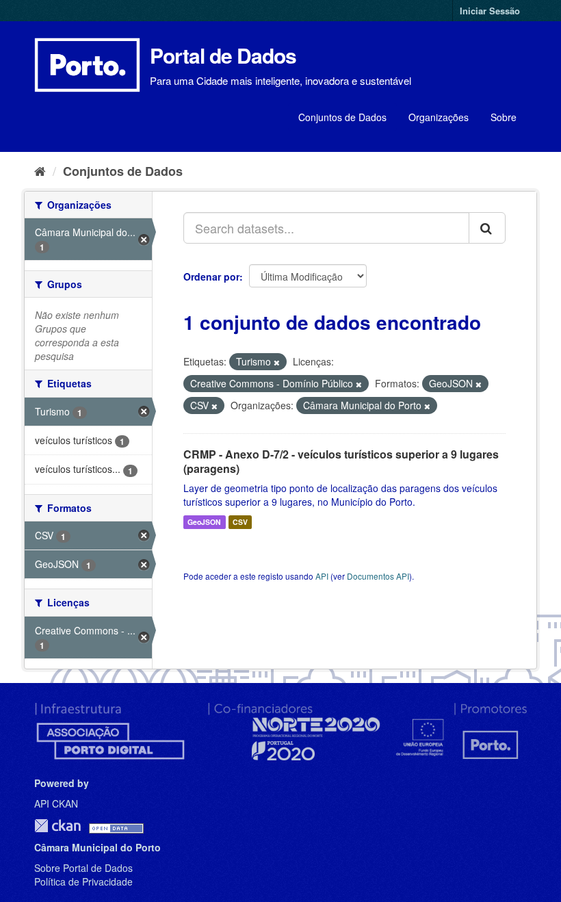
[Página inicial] (40, 170)
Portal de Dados (223, 55)
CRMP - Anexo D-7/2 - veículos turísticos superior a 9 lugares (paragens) (341, 461)
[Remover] (277, 362)
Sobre (504, 117)
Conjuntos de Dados (342, 117)
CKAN (57, 826)
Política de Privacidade (83, 881)
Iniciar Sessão (490, 10)
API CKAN (56, 803)
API (321, 576)
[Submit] (487, 228)
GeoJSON (204, 522)
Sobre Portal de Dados (83, 868)
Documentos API (378, 576)
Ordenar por (211, 276)
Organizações (438, 117)
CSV (240, 522)
